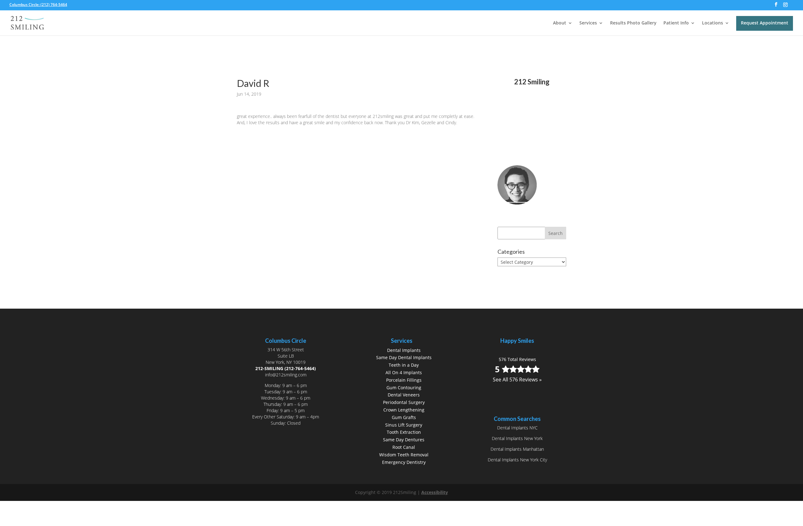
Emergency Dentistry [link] (404, 462)
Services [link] (588, 23)
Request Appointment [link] (764, 23)
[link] (40, 4)
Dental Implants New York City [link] (517, 460)
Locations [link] (712, 23)
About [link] (559, 23)
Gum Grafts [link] (404, 417)
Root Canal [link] (403, 447)
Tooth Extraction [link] (404, 432)
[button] (776, 6)
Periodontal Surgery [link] (404, 402)
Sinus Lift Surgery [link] (403, 425)
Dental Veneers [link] (404, 395)
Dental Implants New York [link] (517, 438)
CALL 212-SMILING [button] (531, 138)
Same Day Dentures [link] (403, 440)
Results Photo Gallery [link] (633, 23)
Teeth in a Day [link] (404, 365)
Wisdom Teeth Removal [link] (403, 455)
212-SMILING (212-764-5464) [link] (285, 368)
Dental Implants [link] (404, 350)
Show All (512, 273)
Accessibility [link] (434, 492)
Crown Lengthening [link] (403, 410)
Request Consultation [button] (515, 154)
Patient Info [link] (676, 23)
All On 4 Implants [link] (404, 372)
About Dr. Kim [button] (524, 212)
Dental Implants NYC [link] (517, 428)
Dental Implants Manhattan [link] (517, 449)
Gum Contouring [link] (403, 388)
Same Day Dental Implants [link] (404, 357)
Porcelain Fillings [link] (404, 380)
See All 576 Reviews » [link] (531, 117)
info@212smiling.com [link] (285, 375)
